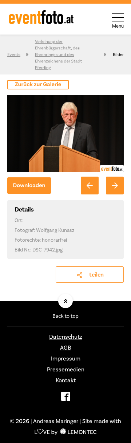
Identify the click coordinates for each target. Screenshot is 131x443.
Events (13, 54)
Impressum (65, 358)
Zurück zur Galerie (38, 84)
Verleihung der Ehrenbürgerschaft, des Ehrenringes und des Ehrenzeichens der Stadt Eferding (58, 54)
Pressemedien (65, 369)
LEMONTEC (81, 431)
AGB (65, 347)
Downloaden (29, 185)
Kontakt (66, 380)
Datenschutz (65, 336)
